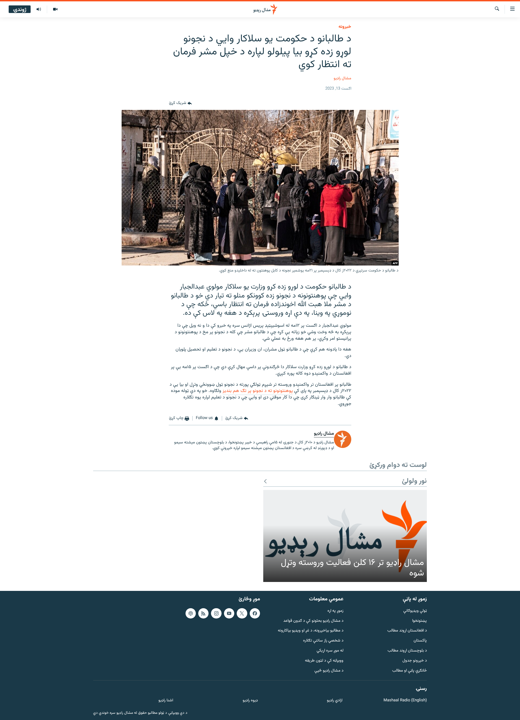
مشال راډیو (342, 78)
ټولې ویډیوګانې (415, 611)
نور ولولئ (414, 481)
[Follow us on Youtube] (229, 613)
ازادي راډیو (334, 700)
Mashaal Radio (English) (405, 700)
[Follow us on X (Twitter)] (242, 613)
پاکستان (420, 641)
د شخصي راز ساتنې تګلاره (323, 641)
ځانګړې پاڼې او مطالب (409, 671)
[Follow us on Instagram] (216, 613)
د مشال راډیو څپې (328, 671)
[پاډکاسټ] (191, 613)
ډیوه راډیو (250, 700)
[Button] (180, 103)
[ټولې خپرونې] (39, 9)
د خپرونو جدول (414, 661)
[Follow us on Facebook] (255, 613)
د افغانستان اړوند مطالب (407, 631)
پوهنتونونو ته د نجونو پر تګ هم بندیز (258, 390)
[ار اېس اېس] (203, 613)
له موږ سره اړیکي (330, 651)
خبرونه (345, 26)
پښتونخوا (419, 621)
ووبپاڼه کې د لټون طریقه (324, 661)
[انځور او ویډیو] (55, 9)
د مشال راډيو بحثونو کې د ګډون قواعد (313, 621)
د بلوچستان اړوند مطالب (407, 651)
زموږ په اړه (335, 611)
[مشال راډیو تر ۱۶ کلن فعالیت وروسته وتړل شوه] (345, 536)
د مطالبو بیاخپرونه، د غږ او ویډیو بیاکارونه (310, 631)
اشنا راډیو (165, 700)
